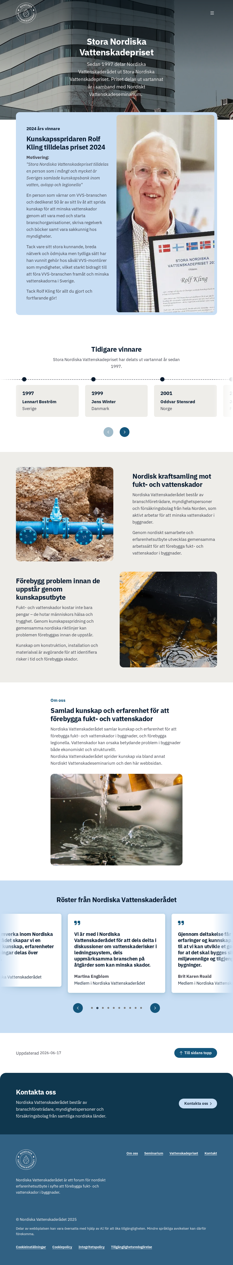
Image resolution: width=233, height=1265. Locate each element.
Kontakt (211, 1153)
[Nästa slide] (155, 1008)
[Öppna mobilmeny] (212, 13)
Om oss (132, 1153)
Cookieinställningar (31, 1247)
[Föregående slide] (78, 1008)
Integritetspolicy (92, 1247)
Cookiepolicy (62, 1247)
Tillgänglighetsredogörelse (131, 1247)
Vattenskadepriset (184, 1153)
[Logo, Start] (26, 13)
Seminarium (153, 1153)
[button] (92, 1008)
